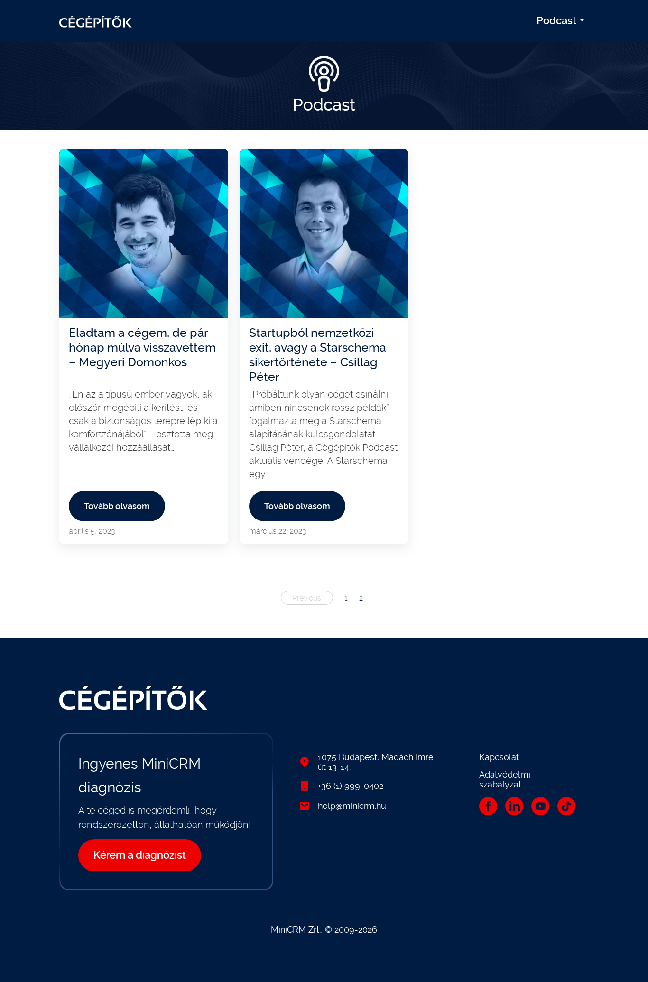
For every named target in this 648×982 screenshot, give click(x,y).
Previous (306, 597)
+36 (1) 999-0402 (350, 786)
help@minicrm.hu (352, 806)
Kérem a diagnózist (139, 855)
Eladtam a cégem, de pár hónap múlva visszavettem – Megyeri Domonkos (142, 347)
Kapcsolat (499, 757)
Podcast (556, 21)
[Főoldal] (95, 20)
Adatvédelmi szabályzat (504, 779)
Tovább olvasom (117, 506)
